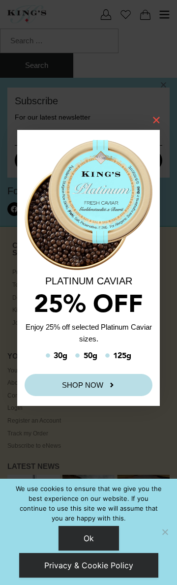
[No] (165, 532)
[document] (88, 292)
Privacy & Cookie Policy (88, 565)
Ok (89, 538)
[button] (163, 85)
